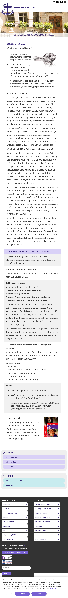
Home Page (6, 504)
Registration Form (41, 535)
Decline (22, 594)
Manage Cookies (8, 594)
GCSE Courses (11, 457)
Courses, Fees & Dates (42, 504)
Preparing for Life (41, 513)
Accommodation (8, 539)
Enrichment (6, 526)
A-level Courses (12, 467)
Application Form (40, 530)
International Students (42, 522)
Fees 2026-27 (11, 485)
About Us (6, 509)
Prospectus (38, 526)
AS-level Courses (12, 462)
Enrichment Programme (43, 517)
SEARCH (6, 573)
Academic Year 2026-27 (15, 480)
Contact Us (6, 517)
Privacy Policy (54, 588)
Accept (39, 594)
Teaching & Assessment (43, 509)
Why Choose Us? (8, 522)
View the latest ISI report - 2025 (15, 553)
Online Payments (40, 539)
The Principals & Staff (10, 513)
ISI (25, 545)
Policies (5, 530)
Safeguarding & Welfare (11, 535)
